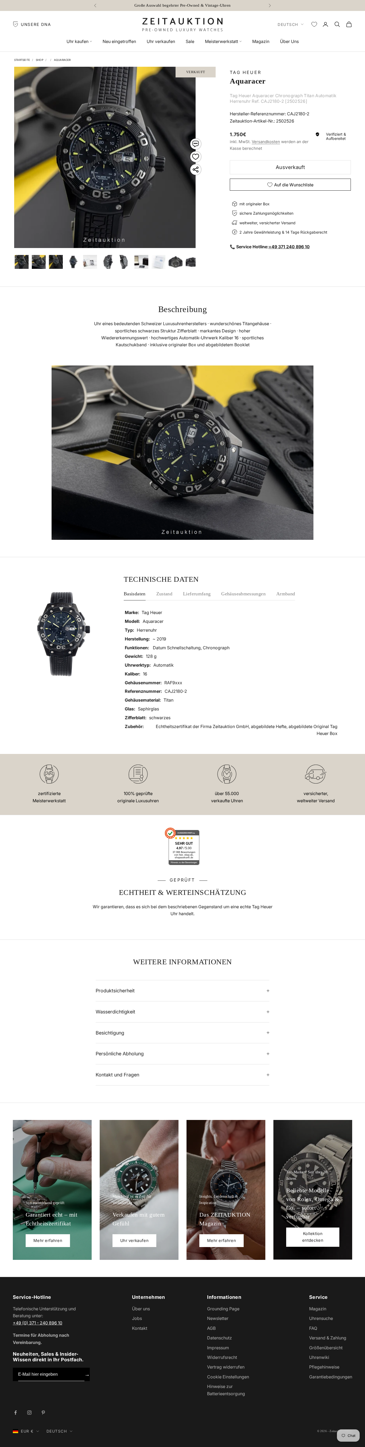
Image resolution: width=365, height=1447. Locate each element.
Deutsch (288, 24)
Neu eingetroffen (119, 41)
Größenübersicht (326, 1347)
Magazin (260, 41)
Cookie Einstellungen (228, 1376)
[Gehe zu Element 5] (72, 261)
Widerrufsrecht (222, 1357)
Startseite (22, 59)
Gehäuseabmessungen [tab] (243, 593)
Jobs (137, 1318)
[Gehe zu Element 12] (192, 261)
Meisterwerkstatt (221, 41)
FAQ (313, 1328)
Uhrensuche (321, 1318)
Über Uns (289, 41)
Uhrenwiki (319, 1357)
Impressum (218, 1347)
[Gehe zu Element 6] (90, 261)
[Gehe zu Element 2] (21, 261)
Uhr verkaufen (161, 41)
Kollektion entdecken (312, 1237)
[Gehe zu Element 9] (141, 261)
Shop (39, 59)
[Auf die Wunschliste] (195, 157)
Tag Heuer (245, 72)
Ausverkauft (290, 167)
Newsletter (217, 1318)
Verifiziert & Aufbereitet (336, 136)
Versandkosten (266, 141)
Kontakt (139, 1328)
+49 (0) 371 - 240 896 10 (37, 1323)
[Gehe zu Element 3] (38, 261)
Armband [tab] (285, 593)
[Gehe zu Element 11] (175, 261)
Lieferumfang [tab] (197, 593)
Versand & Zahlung (327, 1337)
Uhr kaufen (77, 41)
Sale (190, 41)
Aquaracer (62, 59)
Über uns (141, 1308)
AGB (211, 1328)
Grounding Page (223, 1308)
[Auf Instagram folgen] (29, 1412)
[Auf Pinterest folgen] (43, 1412)
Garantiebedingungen (330, 1376)
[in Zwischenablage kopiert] (195, 169)
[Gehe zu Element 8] (124, 261)
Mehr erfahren (47, 1240)
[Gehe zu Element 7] (107, 261)
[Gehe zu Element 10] (158, 261)
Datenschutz (219, 1337)
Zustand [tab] (164, 593)
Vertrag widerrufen (225, 1367)
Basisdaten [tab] (135, 593)
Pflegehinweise (324, 1367)
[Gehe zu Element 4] (55, 261)
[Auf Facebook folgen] (15, 1412)
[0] (314, 24)
